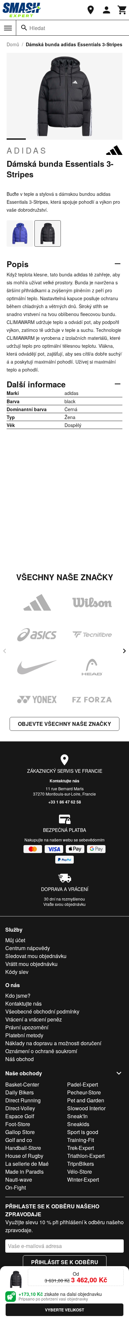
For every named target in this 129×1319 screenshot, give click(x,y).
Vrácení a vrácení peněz (33, 1019)
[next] (124, 651)
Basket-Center (22, 1084)
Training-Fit (80, 1140)
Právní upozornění (26, 1027)
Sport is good (82, 1132)
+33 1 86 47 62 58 (64, 802)
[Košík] (122, 10)
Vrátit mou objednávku (31, 964)
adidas (27, 150)
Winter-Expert (83, 1179)
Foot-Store (17, 1124)
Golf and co (18, 1140)
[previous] (4, 651)
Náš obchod (19, 1059)
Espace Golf (19, 1116)
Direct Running (23, 1100)
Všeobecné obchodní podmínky (42, 1011)
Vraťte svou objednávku (64, 904)
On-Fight (15, 1187)
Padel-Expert (82, 1084)
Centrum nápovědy (27, 948)
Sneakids (78, 1124)
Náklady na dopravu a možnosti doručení (53, 1043)
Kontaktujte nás (64, 780)
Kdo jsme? (17, 995)
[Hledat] (24, 27)
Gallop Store (20, 1132)
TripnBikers (80, 1163)
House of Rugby (24, 1155)
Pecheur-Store (84, 1092)
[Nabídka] (8, 28)
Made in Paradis (24, 1171)
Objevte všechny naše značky (64, 724)
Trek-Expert (80, 1148)
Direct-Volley (20, 1108)
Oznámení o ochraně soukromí (41, 1051)
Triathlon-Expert (86, 1155)
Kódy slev (16, 972)
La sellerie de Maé (27, 1163)
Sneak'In (77, 1116)
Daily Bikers (19, 1092)
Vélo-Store (79, 1171)
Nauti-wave (18, 1179)
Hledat (37, 28)
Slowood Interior (86, 1108)
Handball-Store (23, 1148)
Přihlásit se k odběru (64, 1262)
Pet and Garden (85, 1100)
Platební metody (24, 1035)
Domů (13, 44)
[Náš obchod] (90, 10)
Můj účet (15, 940)
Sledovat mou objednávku (35, 956)
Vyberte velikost (64, 1310)
